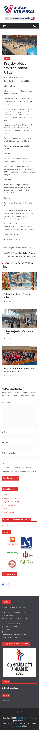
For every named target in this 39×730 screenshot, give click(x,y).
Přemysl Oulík (20, 77)
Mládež (7, 58)
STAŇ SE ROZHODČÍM (9, 505)
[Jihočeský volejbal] (4, 26)
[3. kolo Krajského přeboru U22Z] (19, 273)
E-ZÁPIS (4, 509)
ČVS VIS (4, 494)
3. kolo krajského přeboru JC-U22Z (18, 333)
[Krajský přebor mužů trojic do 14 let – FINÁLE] (19, 348)
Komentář (6, 402)
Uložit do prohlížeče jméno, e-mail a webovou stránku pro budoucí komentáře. (19, 469)
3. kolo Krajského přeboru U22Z (17, 295)
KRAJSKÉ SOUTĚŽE (8, 512)
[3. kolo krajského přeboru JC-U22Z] (19, 310)
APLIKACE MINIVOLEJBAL (10, 498)
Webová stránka (8, 453)
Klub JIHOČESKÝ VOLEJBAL (11, 502)
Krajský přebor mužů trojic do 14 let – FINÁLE (19, 370)
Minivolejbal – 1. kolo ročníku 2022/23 (19, 247)
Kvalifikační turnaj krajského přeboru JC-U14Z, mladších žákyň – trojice (19, 255)
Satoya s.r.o (6, 701)
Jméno (5, 432)
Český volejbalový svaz (10, 688)
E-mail (5, 442)
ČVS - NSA (5, 525)
